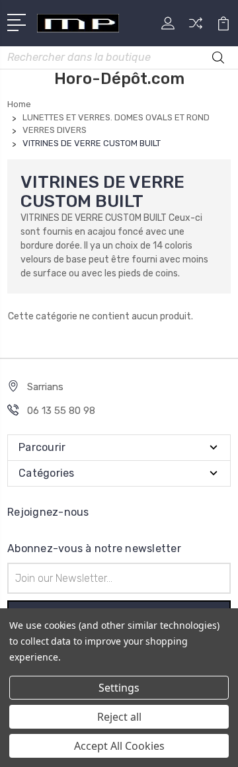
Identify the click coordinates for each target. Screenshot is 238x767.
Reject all (119, 716)
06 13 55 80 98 (61, 411)
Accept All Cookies (119, 746)
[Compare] (195, 27)
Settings (119, 687)
